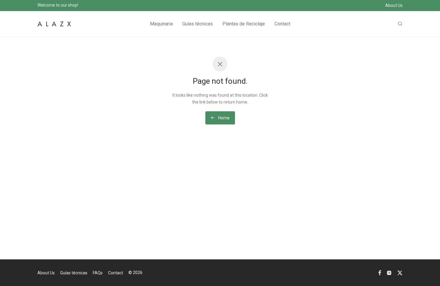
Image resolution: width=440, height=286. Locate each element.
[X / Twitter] (400, 272)
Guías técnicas (197, 24)
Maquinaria (161, 24)
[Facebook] (379, 272)
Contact (282, 24)
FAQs (98, 272)
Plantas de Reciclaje (243, 24)
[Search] (400, 23)
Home (223, 117)
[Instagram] (389, 272)
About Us (394, 5)
